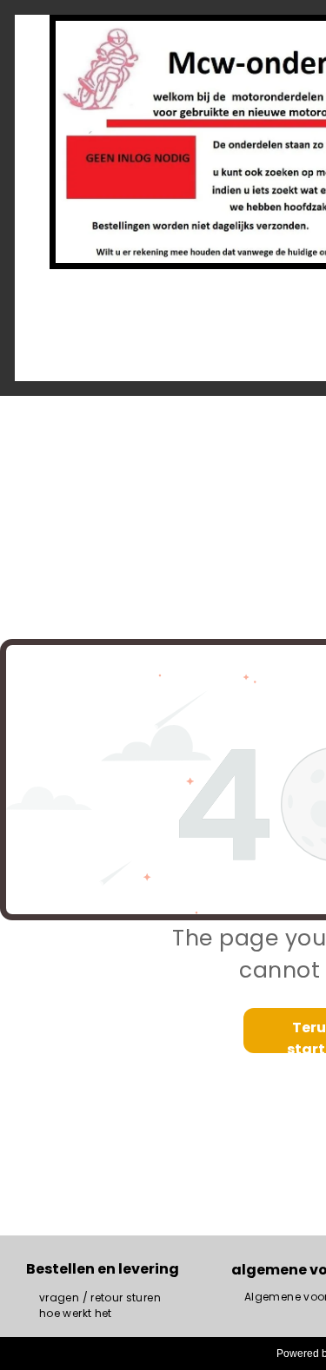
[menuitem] (100, 1298)
